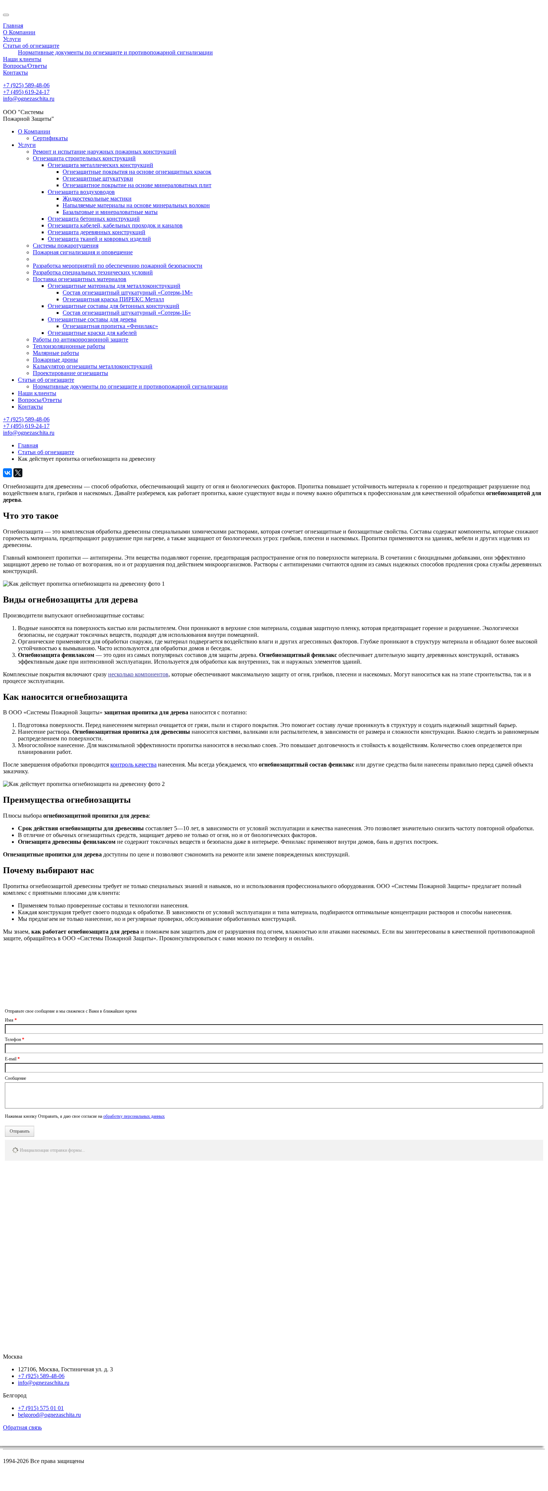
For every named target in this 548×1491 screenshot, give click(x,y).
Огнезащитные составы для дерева (92, 319)
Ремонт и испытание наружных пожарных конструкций (104, 151)
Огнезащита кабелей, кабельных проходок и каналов (115, 225)
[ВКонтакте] (7, 472)
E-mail (12, 1058)
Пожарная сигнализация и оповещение (83, 252)
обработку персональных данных (134, 1116)
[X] (17, 472)
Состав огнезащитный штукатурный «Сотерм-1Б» (127, 312)
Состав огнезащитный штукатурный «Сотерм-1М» (128, 292)
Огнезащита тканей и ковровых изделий (99, 239)
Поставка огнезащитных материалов (79, 279)
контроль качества (133, 764)
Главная (28, 445)
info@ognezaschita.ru (28, 98)
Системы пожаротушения (65, 245)
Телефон (14, 1039)
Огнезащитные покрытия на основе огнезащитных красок (137, 172)
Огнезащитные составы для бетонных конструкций (113, 306)
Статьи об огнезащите (46, 380)
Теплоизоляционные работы (69, 346)
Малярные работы (56, 353)
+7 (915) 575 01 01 (41, 1408)
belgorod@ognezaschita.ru (49, 1415)
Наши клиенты (37, 393)
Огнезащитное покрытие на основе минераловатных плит (137, 185)
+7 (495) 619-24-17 (26, 92)
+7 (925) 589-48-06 (26, 85)
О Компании (34, 131)
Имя (11, 1020)
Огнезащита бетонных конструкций (94, 219)
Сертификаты (50, 138)
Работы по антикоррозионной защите (80, 339)
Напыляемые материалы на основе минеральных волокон (136, 205)
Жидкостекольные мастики (97, 198)
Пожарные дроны (55, 359)
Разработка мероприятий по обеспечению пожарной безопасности (117, 265)
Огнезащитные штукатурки (98, 178)
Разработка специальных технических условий (93, 272)
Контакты (30, 406)
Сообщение (15, 1078)
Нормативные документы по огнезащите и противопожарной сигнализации (130, 386)
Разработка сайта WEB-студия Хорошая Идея (60, 1484)
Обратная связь (22, 1427)
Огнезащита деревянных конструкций (96, 232)
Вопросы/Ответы (40, 400)
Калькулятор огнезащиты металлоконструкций (92, 366)
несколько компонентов (138, 674)
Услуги (27, 145)
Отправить (19, 1131)
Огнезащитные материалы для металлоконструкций (114, 286)
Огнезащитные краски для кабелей (92, 333)
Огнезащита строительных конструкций (84, 158)
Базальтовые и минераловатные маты (110, 212)
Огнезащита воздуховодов (81, 192)
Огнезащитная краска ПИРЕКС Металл (113, 299)
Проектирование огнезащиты (70, 373)
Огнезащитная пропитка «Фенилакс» (110, 326)
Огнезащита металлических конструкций (100, 165)
